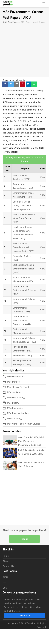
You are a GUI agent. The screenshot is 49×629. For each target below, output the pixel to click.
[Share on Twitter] (11, 84)
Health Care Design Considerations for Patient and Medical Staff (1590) (23, 233)
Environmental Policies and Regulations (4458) (24, 340)
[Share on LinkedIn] (28, 84)
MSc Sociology (14, 418)
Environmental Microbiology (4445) (23, 331)
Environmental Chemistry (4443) (21, 310)
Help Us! (25, 539)
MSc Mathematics (16, 376)
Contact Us (8, 566)
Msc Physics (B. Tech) (18, 387)
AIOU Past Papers (11, 22)
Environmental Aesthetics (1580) (21, 177)
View (42, 177)
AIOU (5, 577)
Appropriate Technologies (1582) (23, 186)
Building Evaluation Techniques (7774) (22, 362)
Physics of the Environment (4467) (22, 349)
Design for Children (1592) (22, 258)
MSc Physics (13, 381)
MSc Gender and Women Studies (23, 423)
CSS (5, 587)
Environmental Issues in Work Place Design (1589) (24, 218)
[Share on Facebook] (5, 84)
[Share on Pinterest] (22, 84)
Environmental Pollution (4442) (24, 301)
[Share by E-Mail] (16, 84)
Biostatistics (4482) (22, 355)
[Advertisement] (24, 50)
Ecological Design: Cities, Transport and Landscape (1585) (23, 205)
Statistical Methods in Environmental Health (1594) (23, 269)
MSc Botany (13, 403)
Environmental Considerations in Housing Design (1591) (24, 247)
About (6, 561)
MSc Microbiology (16, 397)
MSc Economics (15, 408)
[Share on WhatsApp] (34, 84)
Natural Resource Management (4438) (23, 279)
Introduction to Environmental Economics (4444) (22, 320)
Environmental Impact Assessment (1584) (23, 195)
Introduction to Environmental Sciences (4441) (24, 290)
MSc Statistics (14, 392)
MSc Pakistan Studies (17, 413)
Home (6, 556)
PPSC (5, 582)
